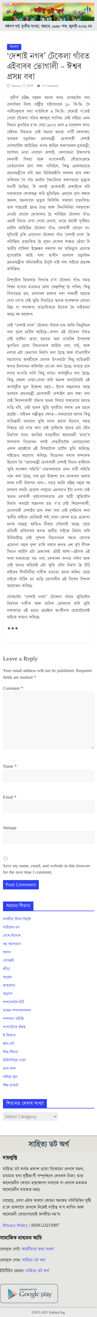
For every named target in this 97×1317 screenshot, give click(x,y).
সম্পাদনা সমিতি (13, 1019)
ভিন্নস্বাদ (14, 46)
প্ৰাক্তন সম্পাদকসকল (17, 1010)
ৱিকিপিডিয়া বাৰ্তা (14, 1060)
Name (10, 766)
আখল (7, 952)
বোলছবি (8, 960)
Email (9, 797)
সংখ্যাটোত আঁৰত (14, 1027)
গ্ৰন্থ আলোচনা (12, 944)
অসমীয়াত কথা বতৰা (38, 1249)
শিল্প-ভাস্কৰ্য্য (10, 1085)
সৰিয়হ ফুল (10, 1077)
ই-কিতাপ (9, 1035)
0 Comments (49, 86)
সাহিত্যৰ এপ (11, 927)
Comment (13, 688)
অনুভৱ (7, 977)
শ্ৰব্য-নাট (8, 1044)
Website (9, 828)
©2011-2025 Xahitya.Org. (48, 1312)
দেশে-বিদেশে (11, 935)
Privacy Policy (15, 1225)
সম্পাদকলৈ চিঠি (13, 1002)
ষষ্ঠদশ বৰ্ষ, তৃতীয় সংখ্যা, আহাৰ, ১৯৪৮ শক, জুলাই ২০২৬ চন (48, 26)
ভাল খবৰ (9, 1068)
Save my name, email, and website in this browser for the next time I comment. (46, 869)
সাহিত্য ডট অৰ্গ (33, 1260)
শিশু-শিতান (10, 1052)
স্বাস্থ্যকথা (9, 985)
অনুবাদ (7, 994)
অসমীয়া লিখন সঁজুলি (17, 919)
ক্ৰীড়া (6, 969)
